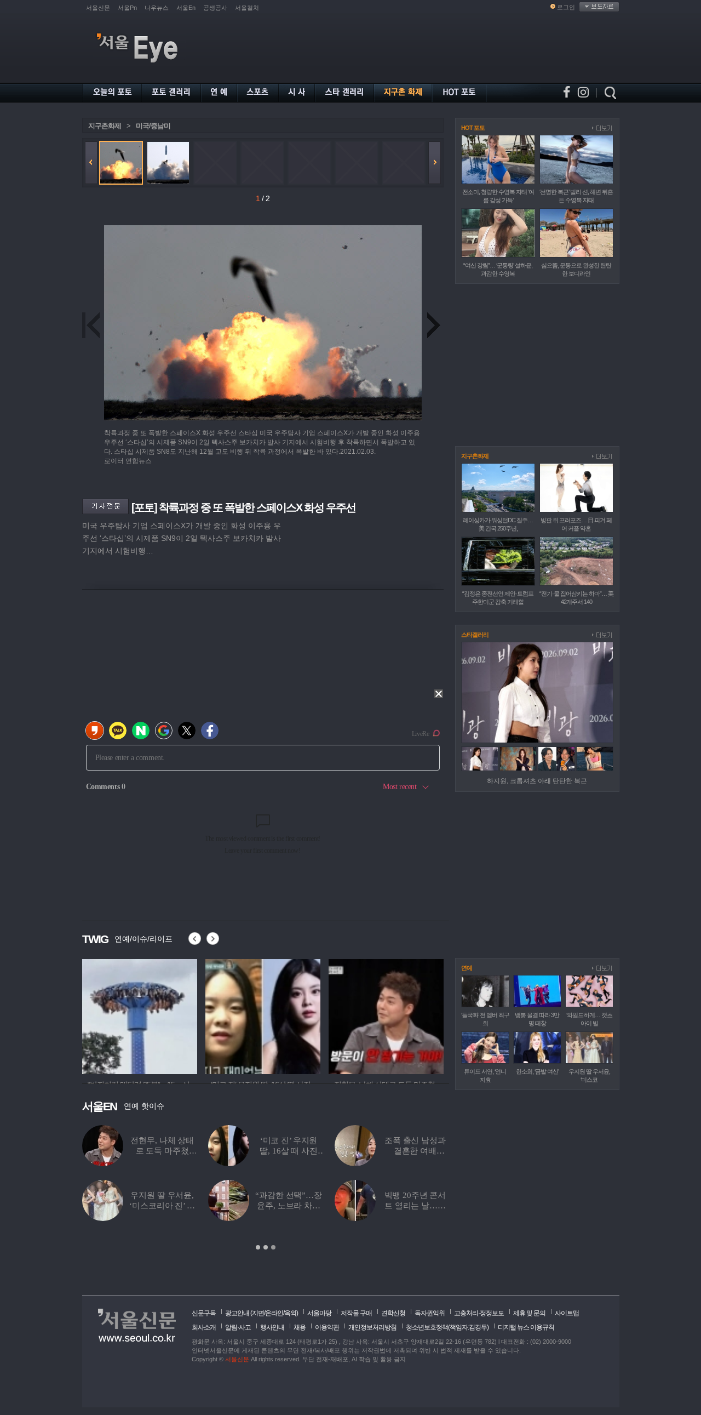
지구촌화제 (104, 126)
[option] (139, 1014)
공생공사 (215, 7)
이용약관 (327, 1327)
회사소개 (204, 1327)
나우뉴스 (157, 7)
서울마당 (319, 1313)
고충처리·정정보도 (479, 1313)
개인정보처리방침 (372, 1327)
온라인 (274, 1313)
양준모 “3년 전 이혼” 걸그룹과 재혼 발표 (162, 1151)
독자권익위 (430, 1313)
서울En (186, 7)
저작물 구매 (356, 1313)
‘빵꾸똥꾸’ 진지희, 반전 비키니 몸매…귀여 (414, 1205)
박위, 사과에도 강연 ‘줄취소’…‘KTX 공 (162, 1205)
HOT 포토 (473, 127)
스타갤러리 (475, 634)
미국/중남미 (153, 126)
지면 (258, 1313)
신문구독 (204, 1313)
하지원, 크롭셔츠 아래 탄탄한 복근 (537, 781)
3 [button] (273, 1247)
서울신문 (98, 7)
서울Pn (127, 7)
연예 (466, 968)
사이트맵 (567, 1313)
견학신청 (393, 1313)
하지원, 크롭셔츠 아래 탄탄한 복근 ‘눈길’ (415, 1151)
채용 (300, 1327)
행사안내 (272, 1327)
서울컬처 (247, 7)
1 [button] (258, 1247)
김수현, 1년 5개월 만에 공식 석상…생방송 (288, 1205)
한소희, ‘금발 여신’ (537, 1071)
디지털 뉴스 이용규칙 (526, 1327)
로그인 (566, 7)
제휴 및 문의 (529, 1313)
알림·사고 (238, 1327)
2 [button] (265, 1247)
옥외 (290, 1313)
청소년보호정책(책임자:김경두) (447, 1327)
